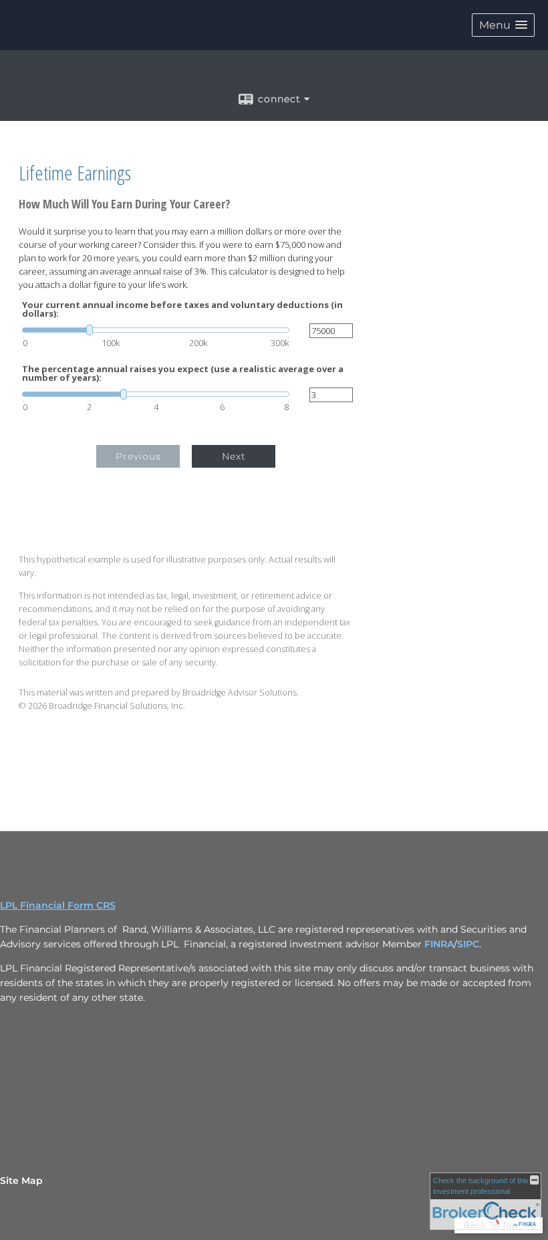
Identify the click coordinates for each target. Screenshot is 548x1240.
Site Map (21, 1181)
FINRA (439, 944)
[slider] (155, 330)
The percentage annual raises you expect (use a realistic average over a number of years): (183, 373)
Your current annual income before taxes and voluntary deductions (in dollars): (182, 309)
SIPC (468, 944)
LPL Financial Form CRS (58, 905)
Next (234, 456)
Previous (138, 456)
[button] (503, 25)
